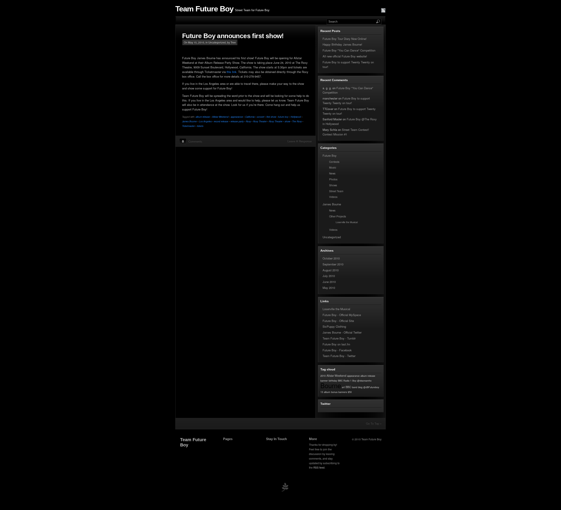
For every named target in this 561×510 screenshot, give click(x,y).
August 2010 (331, 270)
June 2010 (329, 282)
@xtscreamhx (364, 380)
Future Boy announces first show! (233, 35)
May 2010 (329, 288)
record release (221, 121)
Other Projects (337, 216)
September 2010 (333, 264)
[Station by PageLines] (284, 488)
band (354, 387)
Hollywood (296, 116)
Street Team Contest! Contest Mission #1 (346, 132)
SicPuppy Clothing (334, 326)
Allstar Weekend (220, 116)
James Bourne (189, 121)
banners (342, 392)
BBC (348, 387)
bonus (334, 392)
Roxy (248, 121)
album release (203, 116)
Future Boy (330, 155)
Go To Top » (374, 423)
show (287, 121)
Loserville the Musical (347, 222)
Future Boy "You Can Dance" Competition (349, 50)
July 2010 (329, 276)
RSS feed (319, 467)
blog (360, 387)
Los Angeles (205, 121)
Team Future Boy (204, 8)
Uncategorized (217, 42)
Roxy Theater (260, 121)
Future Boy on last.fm (336, 344)
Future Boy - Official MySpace (342, 315)
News (332, 173)
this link (231, 72)
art (343, 387)
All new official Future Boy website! (345, 56)
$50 (350, 392)
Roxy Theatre (275, 121)
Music (332, 167)
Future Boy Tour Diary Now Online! (345, 39)
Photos (333, 179)
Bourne (330, 385)
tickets (200, 126)
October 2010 (331, 258)
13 (321, 392)
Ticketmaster (188, 126)
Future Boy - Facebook (337, 350)
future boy (283, 116)
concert (260, 116)
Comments (195, 141)
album (327, 392)
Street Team (336, 191)
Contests (334, 161)
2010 (323, 375)
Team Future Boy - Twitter (339, 356)
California (250, 116)
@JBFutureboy (371, 387)
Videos (333, 197)
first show (271, 116)
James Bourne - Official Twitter (342, 332)
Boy (354, 380)
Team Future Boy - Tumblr (339, 338)
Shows (333, 185)
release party (237, 121)
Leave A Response (300, 141)
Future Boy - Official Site (338, 321)
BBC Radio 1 (345, 380)
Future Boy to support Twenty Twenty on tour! (346, 100)
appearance (237, 116)
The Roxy (297, 121)
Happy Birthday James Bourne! (342, 44)
